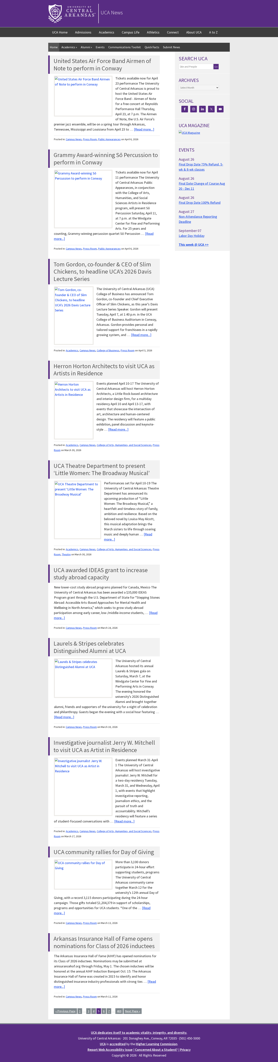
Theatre (66, 554)
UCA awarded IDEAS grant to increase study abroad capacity (101, 573)
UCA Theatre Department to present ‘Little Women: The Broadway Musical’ (102, 469)
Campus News (74, 139)
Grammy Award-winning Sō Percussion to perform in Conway (106, 158)
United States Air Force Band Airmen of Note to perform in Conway (102, 64)
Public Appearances (109, 139)
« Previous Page (65, 1011)
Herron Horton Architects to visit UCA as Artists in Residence (104, 369)
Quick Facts (152, 47)
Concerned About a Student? (156, 1049)
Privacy (185, 1049)
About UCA (194, 32)
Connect (173, 32)
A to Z (213, 32)
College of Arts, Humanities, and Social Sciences (124, 445)
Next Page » (132, 1011)
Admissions (83, 32)
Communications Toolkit (124, 47)
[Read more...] (144, 129)
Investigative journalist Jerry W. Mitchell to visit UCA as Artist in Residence (104, 746)
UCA (103, 1044)
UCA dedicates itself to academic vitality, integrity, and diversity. (139, 1032)
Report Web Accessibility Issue (110, 1049)
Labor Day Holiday (191, 235)
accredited (117, 1044)
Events (100, 47)
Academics (106, 32)
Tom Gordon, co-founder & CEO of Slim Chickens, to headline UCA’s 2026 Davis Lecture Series (102, 272)
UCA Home (60, 32)
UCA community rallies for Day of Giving (104, 852)
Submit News (171, 47)
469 (119, 1011)
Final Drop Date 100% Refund (200, 202)
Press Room (90, 139)
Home (54, 47)
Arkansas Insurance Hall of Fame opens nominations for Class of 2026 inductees (104, 942)
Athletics (153, 32)
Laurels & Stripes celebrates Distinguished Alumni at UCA (90, 647)
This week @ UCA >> (194, 244)
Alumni (86, 47)
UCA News (112, 12)
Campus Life (130, 32)
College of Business (108, 350)
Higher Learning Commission (156, 1044)
